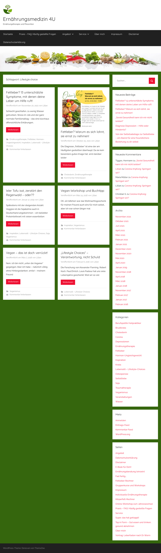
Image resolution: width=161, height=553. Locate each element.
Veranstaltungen (123, 397)
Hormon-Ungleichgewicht (128, 355)
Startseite (8, 34)
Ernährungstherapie (18, 139)
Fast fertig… (120, 476)
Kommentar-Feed (124, 429)
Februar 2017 (121, 295)
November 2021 (123, 216)
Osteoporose (121, 374)
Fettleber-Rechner (124, 480)
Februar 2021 (121, 239)
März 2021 (120, 235)
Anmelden (120, 420)
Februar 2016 (121, 304)
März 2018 (120, 281)
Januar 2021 (121, 244)
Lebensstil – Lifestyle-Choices (130, 369)
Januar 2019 (121, 267)
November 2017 (123, 290)
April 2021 (120, 230)
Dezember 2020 (123, 249)
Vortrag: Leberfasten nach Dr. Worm (132, 535)
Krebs (118, 364)
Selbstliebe (121, 378)
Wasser (119, 401)
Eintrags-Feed (122, 425)
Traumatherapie (123, 388)
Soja (48, 233)
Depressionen (122, 341)
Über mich (99, 34)
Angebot (66, 34)
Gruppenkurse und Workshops (130, 485)
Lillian (45, 105)
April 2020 (120, 262)
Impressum (116, 34)
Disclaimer (134, 34)
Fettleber (31, 139)
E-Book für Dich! (123, 467)
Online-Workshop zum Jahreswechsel (134, 504)
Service (82, 34)
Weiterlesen (13, 130)
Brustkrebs (120, 328)
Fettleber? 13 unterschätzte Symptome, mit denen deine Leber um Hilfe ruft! (25, 96)
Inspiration (26, 142)
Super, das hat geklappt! (127, 517)
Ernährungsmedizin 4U (29, 19)
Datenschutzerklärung (14, 42)
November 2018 (123, 272)
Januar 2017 (121, 299)
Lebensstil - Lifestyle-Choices (32, 233)
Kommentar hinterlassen (20, 149)
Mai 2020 (119, 258)
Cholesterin (69, 174)
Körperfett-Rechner (125, 499)
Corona (119, 337)
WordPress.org (122, 434)
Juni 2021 (119, 226)
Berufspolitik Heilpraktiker (128, 323)
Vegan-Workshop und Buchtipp (82, 191)
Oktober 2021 (121, 221)
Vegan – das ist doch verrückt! (27, 253)
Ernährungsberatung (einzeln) (130, 471)
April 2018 (120, 276)
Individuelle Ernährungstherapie (131, 494)
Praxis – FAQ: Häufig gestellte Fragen (37, 34)
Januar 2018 (121, 286)
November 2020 (123, 253)
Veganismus (11, 237)
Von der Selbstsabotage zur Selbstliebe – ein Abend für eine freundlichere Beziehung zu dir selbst (134, 138)
